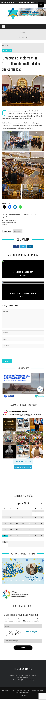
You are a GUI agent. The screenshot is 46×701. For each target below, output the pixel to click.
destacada (17, 231)
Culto (24, 275)
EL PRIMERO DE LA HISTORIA (23, 271)
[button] (9, 424)
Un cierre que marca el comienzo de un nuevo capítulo (9, 222)
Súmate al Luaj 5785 (29, 215)
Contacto (23, 695)
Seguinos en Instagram (23, 467)
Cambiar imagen (31, 632)
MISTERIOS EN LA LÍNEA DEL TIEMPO (23, 293)
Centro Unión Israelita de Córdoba (24, 690)
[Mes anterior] (5, 503)
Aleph (24, 297)
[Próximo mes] (41, 503)
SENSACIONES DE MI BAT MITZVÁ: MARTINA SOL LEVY (23, 580)
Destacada (7, 51)
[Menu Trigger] (41, 5)
